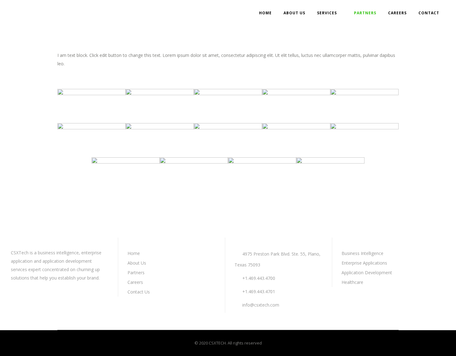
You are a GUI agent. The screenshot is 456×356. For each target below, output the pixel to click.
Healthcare (352, 282)
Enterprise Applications (364, 263)
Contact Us (138, 292)
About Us (136, 263)
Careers (135, 282)
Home (133, 253)
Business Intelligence (362, 253)
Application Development (367, 272)
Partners (136, 272)
